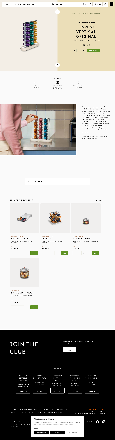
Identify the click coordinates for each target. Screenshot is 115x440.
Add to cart (93, 50)
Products (8, 4)
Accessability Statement (20, 413)
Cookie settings (73, 432)
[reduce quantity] (75, 50)
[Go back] (57, 11)
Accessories (82, 13)
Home (73, 13)
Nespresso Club (28, 4)
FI (86, 4)
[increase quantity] (83, 50)
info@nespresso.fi (97, 409)
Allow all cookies (41, 432)
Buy (34, 253)
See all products (99, 200)
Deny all (57, 432)
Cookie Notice (63, 409)
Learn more (37, 428)
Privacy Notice (49, 409)
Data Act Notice (39, 413)
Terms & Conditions (18, 409)
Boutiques (17, 4)
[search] (91, 4)
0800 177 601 (100, 411)
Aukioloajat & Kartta (40, 390)
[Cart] (105, 4)
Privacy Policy (34, 409)
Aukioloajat (23, 391)
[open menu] (111, 4)
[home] (57, 4)
